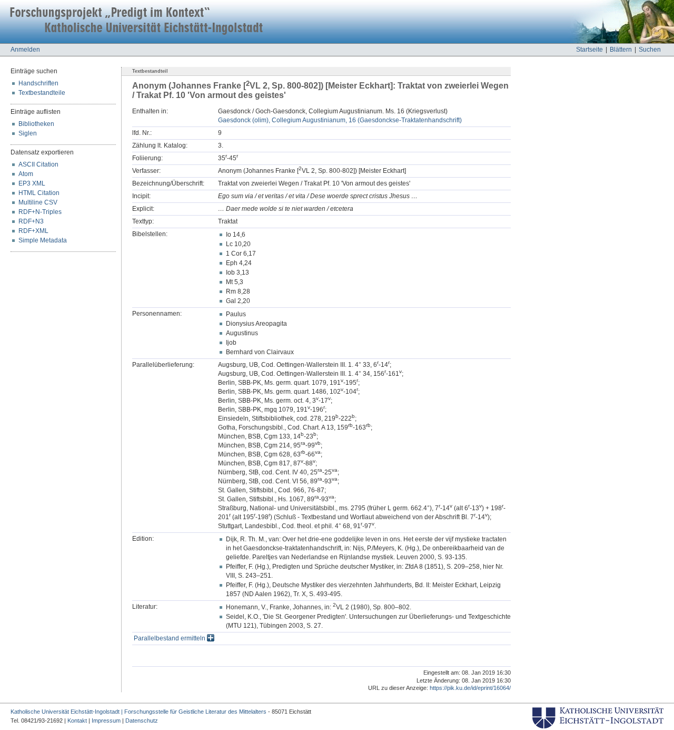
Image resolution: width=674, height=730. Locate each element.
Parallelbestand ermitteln (170, 638)
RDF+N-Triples (40, 212)
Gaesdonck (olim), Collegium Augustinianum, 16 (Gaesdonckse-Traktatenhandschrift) (340, 120)
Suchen (650, 49)
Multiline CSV (37, 202)
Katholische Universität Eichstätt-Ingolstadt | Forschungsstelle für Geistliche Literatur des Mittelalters (138, 711)
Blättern (621, 49)
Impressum (106, 720)
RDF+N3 (31, 221)
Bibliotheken (36, 124)
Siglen (27, 133)
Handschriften (38, 83)
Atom (25, 174)
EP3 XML (31, 183)
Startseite (589, 49)
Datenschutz (141, 720)
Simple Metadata (42, 240)
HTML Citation (39, 193)
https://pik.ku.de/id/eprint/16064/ (470, 688)
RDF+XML (33, 231)
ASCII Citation (38, 164)
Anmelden (25, 49)
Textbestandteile (41, 92)
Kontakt (77, 720)
